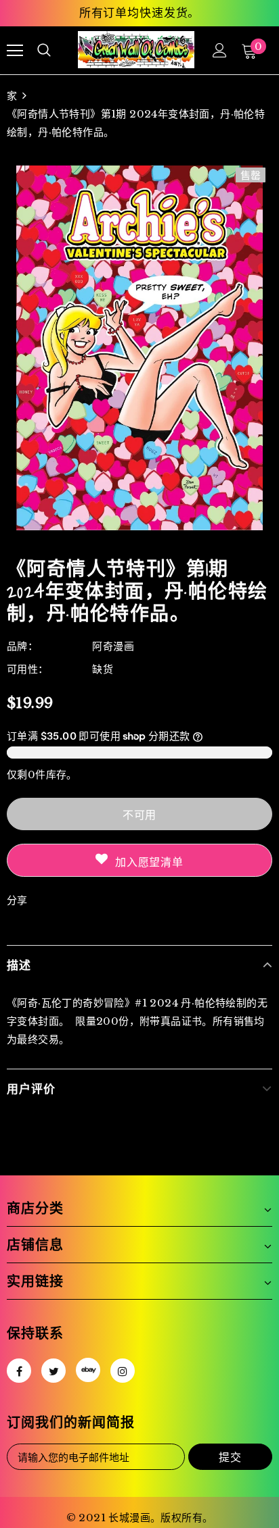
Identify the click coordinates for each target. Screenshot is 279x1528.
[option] (139, 347)
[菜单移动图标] (15, 51)
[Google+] (88, 1370)
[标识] (136, 49)
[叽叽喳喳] (53, 1370)
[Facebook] (19, 1370)
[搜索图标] (44, 50)
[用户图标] (220, 50)
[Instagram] (122, 1370)
